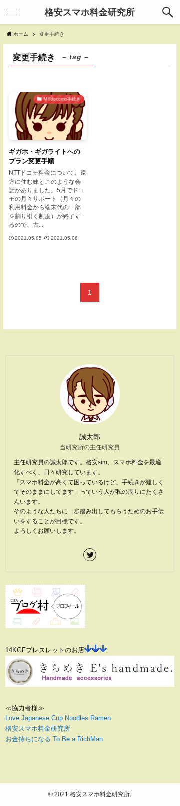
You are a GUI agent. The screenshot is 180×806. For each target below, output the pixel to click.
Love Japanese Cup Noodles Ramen (58, 718)
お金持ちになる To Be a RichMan (54, 739)
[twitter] (90, 554)
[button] (168, 12)
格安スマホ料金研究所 (90, 12)
